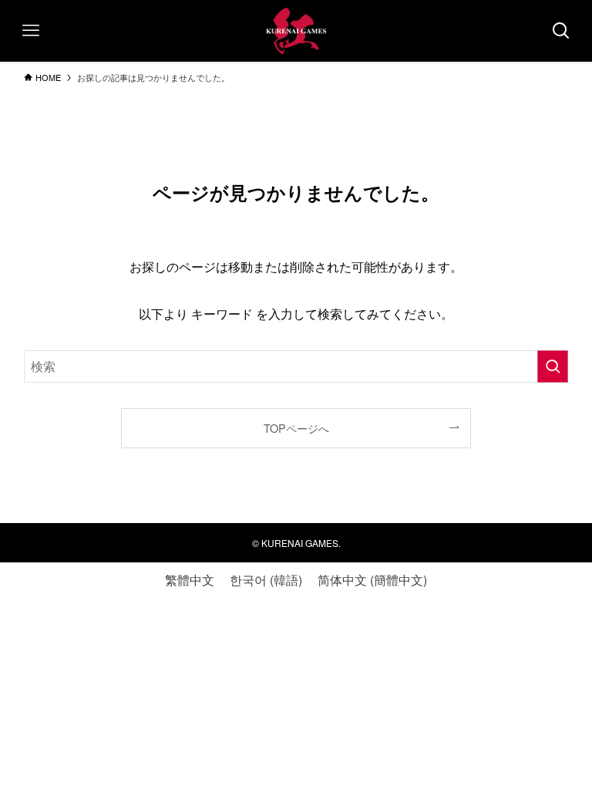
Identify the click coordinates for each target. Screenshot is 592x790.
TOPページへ (296, 428)
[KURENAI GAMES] (296, 31)
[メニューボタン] (31, 31)
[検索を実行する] (552, 366)
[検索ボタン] (561, 31)
